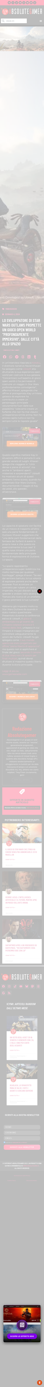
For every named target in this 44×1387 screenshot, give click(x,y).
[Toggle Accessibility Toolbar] (39, 1382)
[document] (22, 693)
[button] (39, 591)
